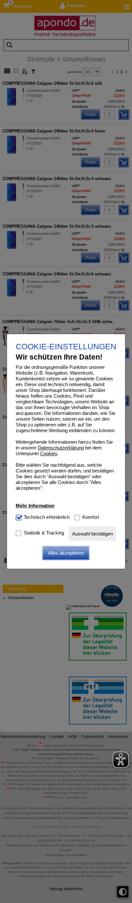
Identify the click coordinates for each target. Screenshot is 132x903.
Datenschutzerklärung (61, 448)
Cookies (48, 453)
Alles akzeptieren (66, 553)
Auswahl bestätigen (92, 533)
